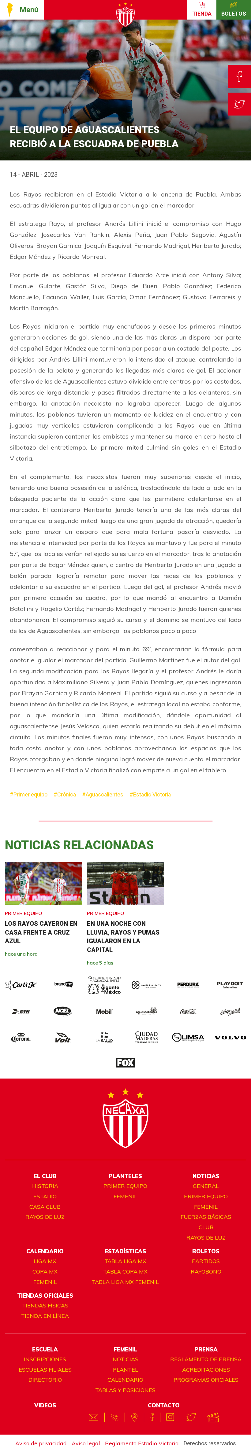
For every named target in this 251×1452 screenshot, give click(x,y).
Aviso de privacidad (41, 1443)
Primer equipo (125, 1185)
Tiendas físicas (45, 1305)
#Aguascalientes (102, 794)
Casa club (45, 1206)
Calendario (125, 1379)
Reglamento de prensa (206, 1359)
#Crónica (65, 794)
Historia (45, 1185)
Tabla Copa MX (125, 1271)
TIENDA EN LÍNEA (45, 1315)
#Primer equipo (28, 794)
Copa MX (45, 1271)
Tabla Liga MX (125, 1261)
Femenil (125, 1196)
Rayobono (206, 1271)
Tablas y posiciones (125, 1390)
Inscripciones (45, 1359)
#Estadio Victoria (150, 794)
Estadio (45, 1196)
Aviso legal (86, 1443)
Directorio (45, 1379)
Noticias (125, 1359)
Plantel (125, 1369)
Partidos (206, 1261)
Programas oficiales (206, 1379)
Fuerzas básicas (206, 1216)
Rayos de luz (45, 1216)
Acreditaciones (206, 1369)
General (206, 1185)
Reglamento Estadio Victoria (142, 1443)
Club (206, 1227)
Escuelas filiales (45, 1369)
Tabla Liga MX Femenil (125, 1281)
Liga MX (45, 1261)
